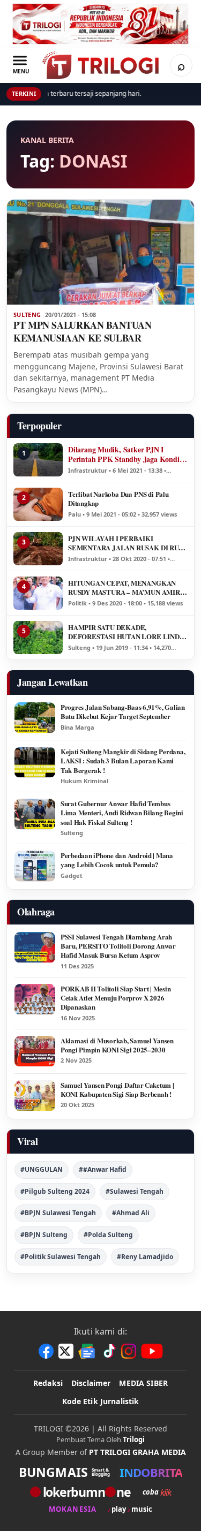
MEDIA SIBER (143, 1383)
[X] (65, 1351)
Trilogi (134, 1439)
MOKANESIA (72, 1509)
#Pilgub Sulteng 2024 (55, 1191)
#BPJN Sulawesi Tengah (58, 1212)
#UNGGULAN (41, 1169)
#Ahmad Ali (131, 1212)
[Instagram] (128, 1351)
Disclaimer (90, 1383)
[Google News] (87, 1351)
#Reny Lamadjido (145, 1256)
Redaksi (48, 1383)
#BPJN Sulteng (44, 1234)
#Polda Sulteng (108, 1234)
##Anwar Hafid (102, 1169)
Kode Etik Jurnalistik (100, 1401)
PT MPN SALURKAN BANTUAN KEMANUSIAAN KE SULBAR (82, 331)
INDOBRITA (151, 1472)
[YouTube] (152, 1351)
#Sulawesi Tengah (134, 1191)
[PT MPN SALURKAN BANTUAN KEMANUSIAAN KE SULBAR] (100, 252)
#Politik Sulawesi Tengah (60, 1256)
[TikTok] (108, 1351)
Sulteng (27, 315)
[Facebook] (46, 1351)
